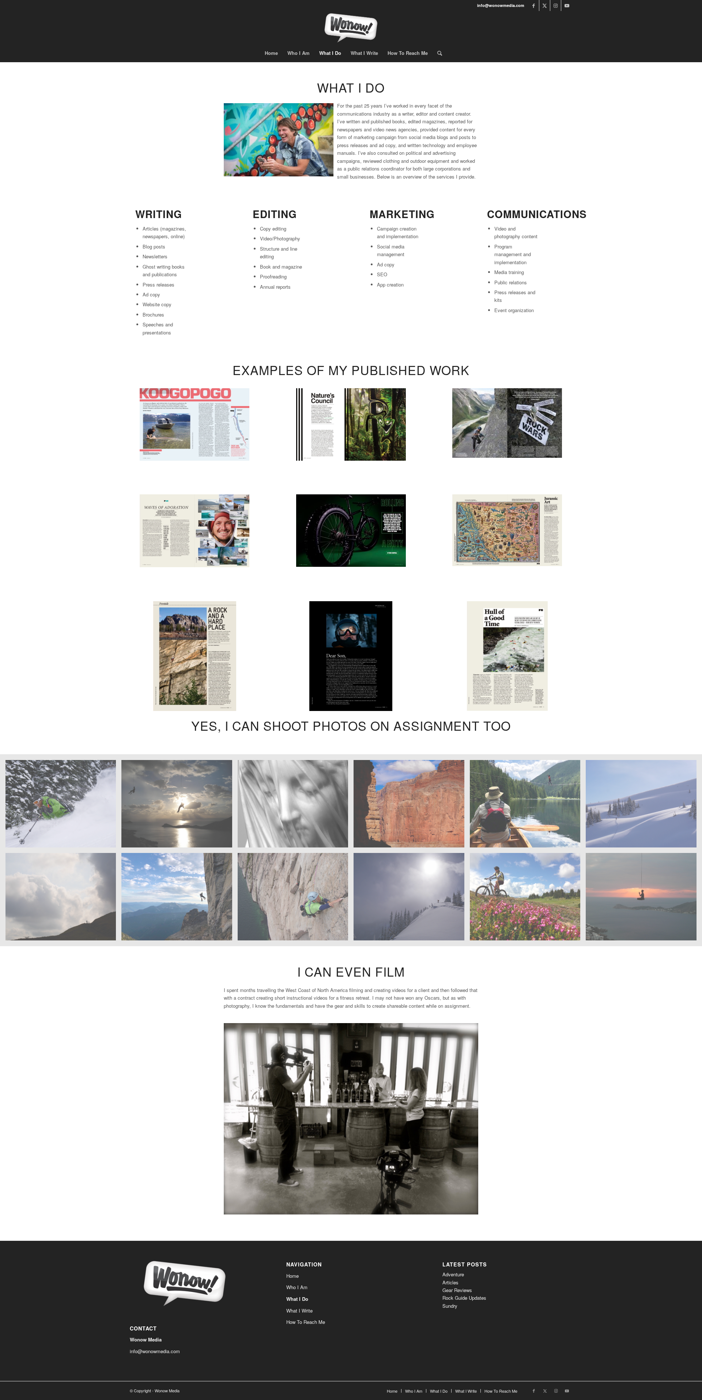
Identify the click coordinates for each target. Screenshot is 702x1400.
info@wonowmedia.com (155, 1351)
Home (292, 1275)
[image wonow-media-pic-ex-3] (179, 899)
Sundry (449, 1305)
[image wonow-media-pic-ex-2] (63, 899)
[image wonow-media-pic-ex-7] (644, 899)
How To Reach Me (305, 1321)
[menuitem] (271, 53)
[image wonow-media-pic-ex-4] (63, 806)
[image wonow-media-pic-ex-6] (411, 899)
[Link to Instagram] (555, 5)
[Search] (437, 53)
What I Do (297, 1298)
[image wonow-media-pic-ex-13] (179, 806)
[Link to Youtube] (566, 5)
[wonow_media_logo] (351, 27)
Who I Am (296, 1287)
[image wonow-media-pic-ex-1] (644, 806)
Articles (450, 1282)
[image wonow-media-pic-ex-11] (528, 899)
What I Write (299, 1310)
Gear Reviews (457, 1290)
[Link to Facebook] (533, 5)
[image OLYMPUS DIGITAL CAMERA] (296, 899)
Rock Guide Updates (464, 1297)
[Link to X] (544, 5)
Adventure (453, 1274)
